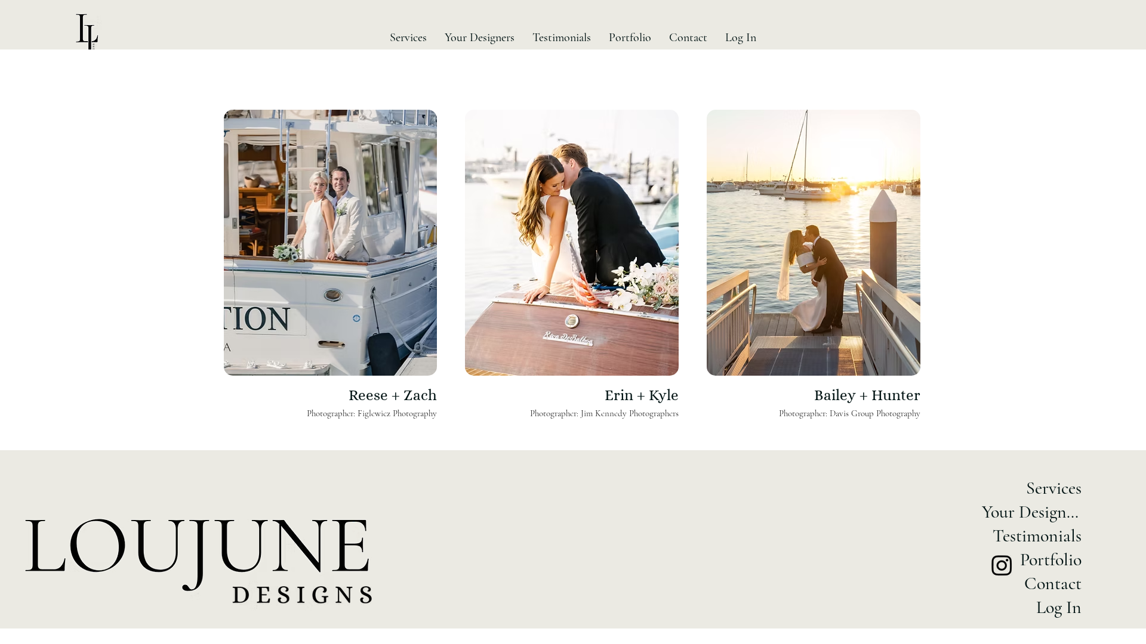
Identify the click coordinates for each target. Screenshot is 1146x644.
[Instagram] (1001, 565)
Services (1054, 488)
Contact (1053, 583)
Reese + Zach (393, 395)
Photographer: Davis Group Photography (849, 413)
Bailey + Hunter (867, 395)
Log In (1059, 607)
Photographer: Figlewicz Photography (372, 413)
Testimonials (1037, 536)
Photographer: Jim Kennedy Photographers (604, 413)
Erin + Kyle (642, 395)
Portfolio (1051, 560)
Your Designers (1034, 512)
